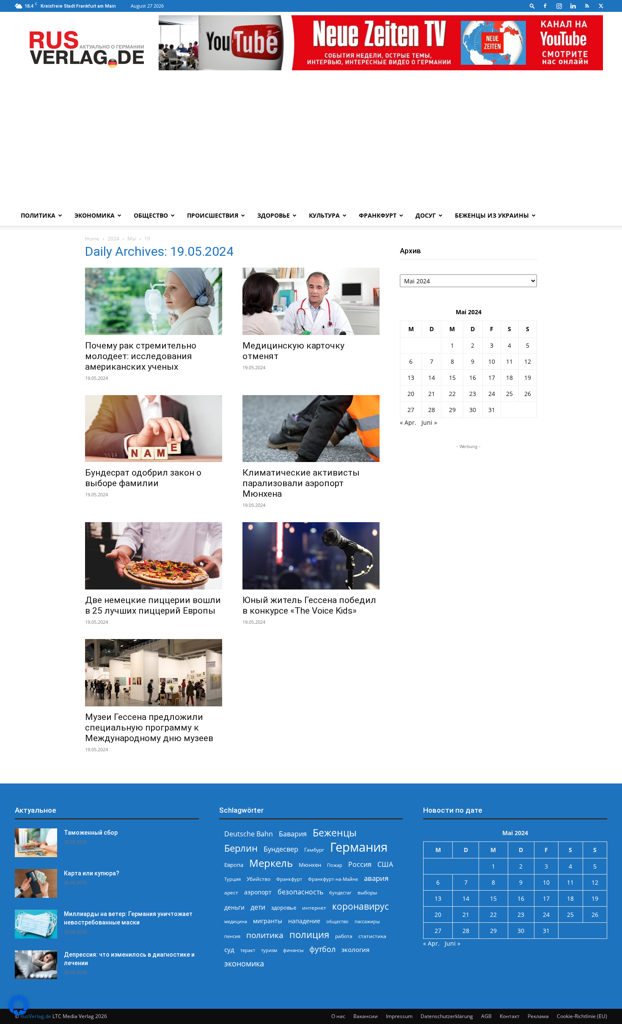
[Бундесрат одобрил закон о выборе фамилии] (153, 428)
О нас (338, 1016)
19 (527, 378)
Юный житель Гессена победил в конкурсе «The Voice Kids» (309, 605)
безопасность (300, 892)
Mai (131, 238)
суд (229, 949)
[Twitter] (600, 6)
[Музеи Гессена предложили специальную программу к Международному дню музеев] (153, 672)
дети (257, 907)
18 (509, 378)
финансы (293, 950)
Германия (359, 847)
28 (431, 410)
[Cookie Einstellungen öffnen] (18, 1013)
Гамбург (314, 850)
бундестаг (340, 893)
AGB (486, 1016)
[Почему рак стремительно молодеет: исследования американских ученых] (153, 301)
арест (231, 892)
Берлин (241, 848)
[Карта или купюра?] (36, 883)
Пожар (334, 865)
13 (410, 378)
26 (527, 394)
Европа (233, 865)
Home (92, 238)
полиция (309, 934)
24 (491, 394)
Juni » (429, 422)
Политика (38, 215)
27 (410, 410)
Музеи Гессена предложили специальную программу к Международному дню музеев (149, 727)
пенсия (232, 936)
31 (491, 410)
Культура (324, 215)
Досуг (426, 215)
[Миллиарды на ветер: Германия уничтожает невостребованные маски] (36, 924)
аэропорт (258, 892)
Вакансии (365, 1016)
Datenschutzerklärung (447, 1016)
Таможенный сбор (91, 832)
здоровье (283, 907)
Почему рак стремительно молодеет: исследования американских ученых (140, 356)
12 (527, 361)
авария (376, 878)
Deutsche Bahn (248, 834)
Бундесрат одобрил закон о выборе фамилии (143, 478)
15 (452, 378)
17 (491, 378)
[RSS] (587, 6)
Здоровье (273, 215)
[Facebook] (545, 6)
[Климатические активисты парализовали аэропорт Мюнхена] (311, 428)
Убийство (258, 879)
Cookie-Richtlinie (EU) (582, 1016)
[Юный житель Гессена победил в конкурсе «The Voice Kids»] (311, 555)
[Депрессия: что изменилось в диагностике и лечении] (36, 965)
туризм (269, 950)
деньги (234, 907)
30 (472, 410)
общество (337, 921)
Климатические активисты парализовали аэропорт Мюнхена (301, 483)
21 (431, 394)
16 (472, 378)
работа (343, 936)
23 (472, 394)
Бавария (293, 834)
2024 (113, 238)
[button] (532, 6)
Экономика (94, 215)
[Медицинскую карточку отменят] (311, 301)
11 (509, 361)
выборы (367, 892)
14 (431, 378)
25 (509, 394)
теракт (247, 950)
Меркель (271, 862)
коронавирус (360, 906)
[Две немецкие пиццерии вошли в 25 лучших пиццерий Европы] (153, 555)
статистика (372, 936)
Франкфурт (377, 215)
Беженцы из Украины (492, 215)
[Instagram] (559, 6)
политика (264, 934)
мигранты (267, 921)
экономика (244, 963)
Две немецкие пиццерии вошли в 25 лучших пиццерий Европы (153, 605)
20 (410, 394)
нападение (304, 921)
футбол (322, 949)
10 (491, 361)
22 (452, 394)
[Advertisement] (311, 142)
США (385, 864)
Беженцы (335, 832)
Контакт (510, 1016)
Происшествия (212, 215)
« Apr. (408, 422)
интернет (314, 907)
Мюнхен (310, 865)
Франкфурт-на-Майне (333, 879)
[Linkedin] (573, 6)
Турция (232, 879)
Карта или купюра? (91, 873)
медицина (235, 921)
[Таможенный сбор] (36, 843)
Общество (151, 215)
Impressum (399, 1016)
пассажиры (367, 921)
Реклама (538, 1016)
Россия (360, 864)
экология (355, 949)
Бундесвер (281, 849)
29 (452, 410)
